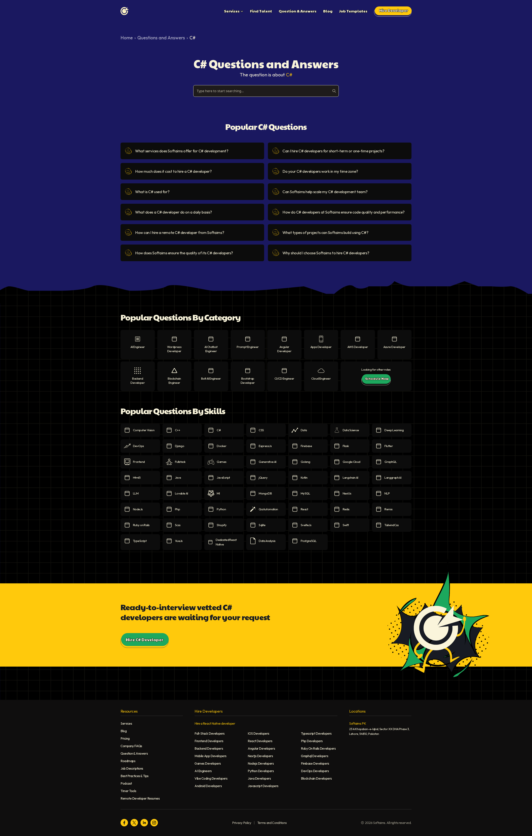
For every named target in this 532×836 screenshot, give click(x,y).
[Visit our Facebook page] (124, 822)
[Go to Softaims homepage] (125, 11)
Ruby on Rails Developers (318, 748)
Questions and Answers (161, 38)
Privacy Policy (241, 823)
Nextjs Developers (260, 756)
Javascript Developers (263, 786)
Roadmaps (128, 761)
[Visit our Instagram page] (154, 822)
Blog (124, 731)
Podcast (126, 783)
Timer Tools (128, 791)
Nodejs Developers (261, 763)
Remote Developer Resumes (140, 798)
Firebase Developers (315, 763)
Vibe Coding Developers (211, 778)
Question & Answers (134, 753)
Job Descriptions (132, 768)
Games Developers (208, 763)
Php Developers (312, 741)
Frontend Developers (209, 741)
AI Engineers (203, 771)
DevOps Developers (315, 771)
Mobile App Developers (211, 756)
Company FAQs (131, 746)
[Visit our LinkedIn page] (144, 822)
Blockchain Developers (316, 778)
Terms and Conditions (272, 823)
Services (126, 723)
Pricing (125, 738)
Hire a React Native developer (215, 723)
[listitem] (192, 151)
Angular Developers (261, 748)
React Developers (260, 741)
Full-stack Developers (210, 733)
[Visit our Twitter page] (134, 822)
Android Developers (208, 786)
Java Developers (259, 778)
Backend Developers (209, 748)
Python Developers (261, 771)
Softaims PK (357, 723)
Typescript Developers (316, 733)
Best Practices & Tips (135, 776)
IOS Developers (258, 733)
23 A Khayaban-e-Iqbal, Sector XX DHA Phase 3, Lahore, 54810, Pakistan (379, 731)
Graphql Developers (314, 756)
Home (127, 38)
